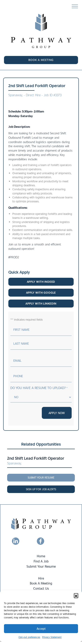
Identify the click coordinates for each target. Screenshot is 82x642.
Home (41, 556)
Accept (41, 628)
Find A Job (41, 561)
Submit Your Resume (41, 566)
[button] (76, 595)
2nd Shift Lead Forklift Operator (35, 458)
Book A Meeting (41, 583)
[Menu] (75, 6)
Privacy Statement (52, 637)
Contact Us (41, 588)
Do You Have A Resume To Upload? (38, 388)
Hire (41, 578)
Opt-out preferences (29, 637)
